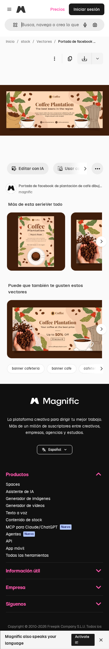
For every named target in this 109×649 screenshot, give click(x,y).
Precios (57, 9)
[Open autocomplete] (13, 25)
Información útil (23, 571)
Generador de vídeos (25, 505)
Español (54, 449)
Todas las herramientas (27, 555)
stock (25, 41)
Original (37, 78)
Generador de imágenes (28, 498)
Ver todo (54, 204)
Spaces (13, 484)
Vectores (44, 41)
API (9, 541)
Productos (17, 474)
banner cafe (62, 368)
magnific (26, 192)
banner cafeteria (26, 368)
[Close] (101, 639)
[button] (54, 449)
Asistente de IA (20, 491)
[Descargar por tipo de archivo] (97, 58)
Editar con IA (31, 168)
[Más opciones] (54, 58)
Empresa (15, 587)
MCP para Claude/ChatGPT (38, 527)
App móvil (15, 548)
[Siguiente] (85, 168)
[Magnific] (54, 402)
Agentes (20, 534)
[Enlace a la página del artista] (11, 189)
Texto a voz (16, 512)
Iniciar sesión (87, 9)
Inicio (10, 41)
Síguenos (16, 604)
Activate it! (82, 639)
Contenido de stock (24, 519)
